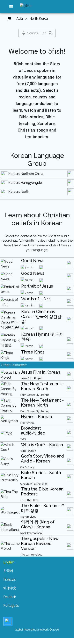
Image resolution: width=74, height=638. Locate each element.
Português (11, 606)
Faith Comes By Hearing (35, 394)
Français (9, 579)
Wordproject (28, 516)
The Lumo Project (31, 554)
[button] (11, 6)
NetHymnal (27, 422)
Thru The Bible (29, 500)
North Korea (38, 19)
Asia (19, 19)
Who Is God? (28, 450)
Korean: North (18, 192)
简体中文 (9, 588)
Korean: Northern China (25, 174)
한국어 (8, 571)
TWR (23, 439)
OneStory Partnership (33, 483)
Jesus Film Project (31, 378)
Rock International (31, 533)
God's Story (27, 467)
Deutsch (9, 597)
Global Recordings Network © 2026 (37, 629)
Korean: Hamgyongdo (25, 183)
